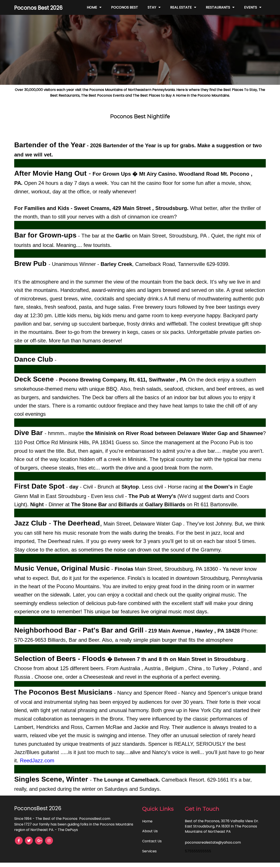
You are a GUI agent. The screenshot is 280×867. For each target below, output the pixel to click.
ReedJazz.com (37, 760)
